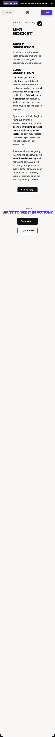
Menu (8, 12)
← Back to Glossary (24, 22)
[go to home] (27, 12)
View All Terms (27, 190)
